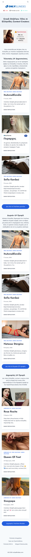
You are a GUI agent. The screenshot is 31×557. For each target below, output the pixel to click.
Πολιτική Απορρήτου (15, 538)
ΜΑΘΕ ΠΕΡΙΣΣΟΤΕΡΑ (9, 109)
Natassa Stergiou (13, 344)
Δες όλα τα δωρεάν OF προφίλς (15, 366)
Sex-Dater (25, 10)
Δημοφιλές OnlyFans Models (15, 523)
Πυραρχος (10, 138)
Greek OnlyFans (17, 91)
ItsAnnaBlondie (12, 95)
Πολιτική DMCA (8, 544)
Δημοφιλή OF (7, 408)
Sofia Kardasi (11, 179)
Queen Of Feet (12, 457)
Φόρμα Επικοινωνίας (21, 544)
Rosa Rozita (10, 411)
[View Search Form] (27, 1)
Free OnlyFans (8, 91)
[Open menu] (3, 2)
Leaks (6, 10)
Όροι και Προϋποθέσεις (15, 541)
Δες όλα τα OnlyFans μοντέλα (15, 206)
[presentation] (15, 80)
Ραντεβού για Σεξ (15, 10)
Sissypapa (9, 501)
